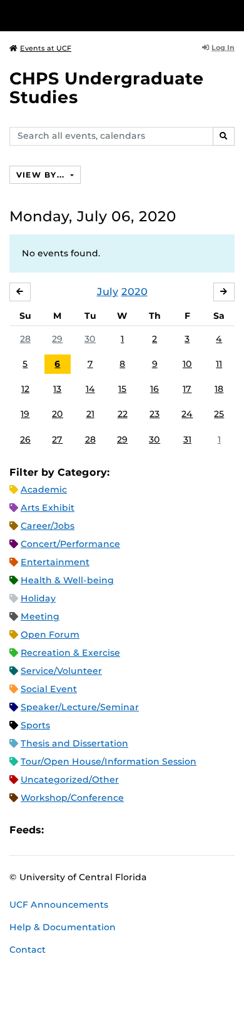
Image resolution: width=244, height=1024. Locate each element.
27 (57, 439)
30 (90, 338)
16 (154, 388)
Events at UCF (45, 48)
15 (122, 388)
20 (57, 413)
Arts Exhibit (47, 507)
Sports (35, 725)
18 (219, 388)
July (107, 292)
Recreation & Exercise (70, 652)
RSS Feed (102, 830)
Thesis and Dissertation (74, 743)
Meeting (40, 616)
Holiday (38, 598)
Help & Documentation (62, 927)
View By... (42, 174)
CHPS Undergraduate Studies (106, 88)
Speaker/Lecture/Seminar (80, 707)
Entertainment (55, 562)
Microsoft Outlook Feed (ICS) (81, 830)
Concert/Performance (70, 544)
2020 (134, 292)
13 (57, 388)
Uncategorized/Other (70, 779)
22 (123, 413)
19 (25, 413)
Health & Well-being (67, 580)
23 (155, 413)
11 (219, 363)
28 (25, 338)
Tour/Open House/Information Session (108, 761)
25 (219, 413)
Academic (44, 489)
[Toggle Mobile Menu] (231, 15)
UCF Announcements (58, 904)
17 (187, 388)
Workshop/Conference (72, 797)
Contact (27, 949)
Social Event (49, 689)
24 (187, 413)
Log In (223, 47)
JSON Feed (145, 830)
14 (90, 388)
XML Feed (124, 830)
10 (187, 363)
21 (90, 413)
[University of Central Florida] (95, 15)
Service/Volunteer (61, 670)
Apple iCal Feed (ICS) (60, 830)
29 (57, 338)
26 (25, 439)
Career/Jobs (47, 525)
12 (25, 388)
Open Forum (50, 634)
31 (187, 439)
